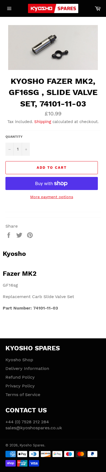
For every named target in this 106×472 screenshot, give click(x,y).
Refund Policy (20, 377)
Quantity (14, 137)
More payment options (51, 197)
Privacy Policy (20, 385)
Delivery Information (27, 368)
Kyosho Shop (19, 359)
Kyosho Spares (32, 445)
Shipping (42, 121)
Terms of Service (22, 394)
